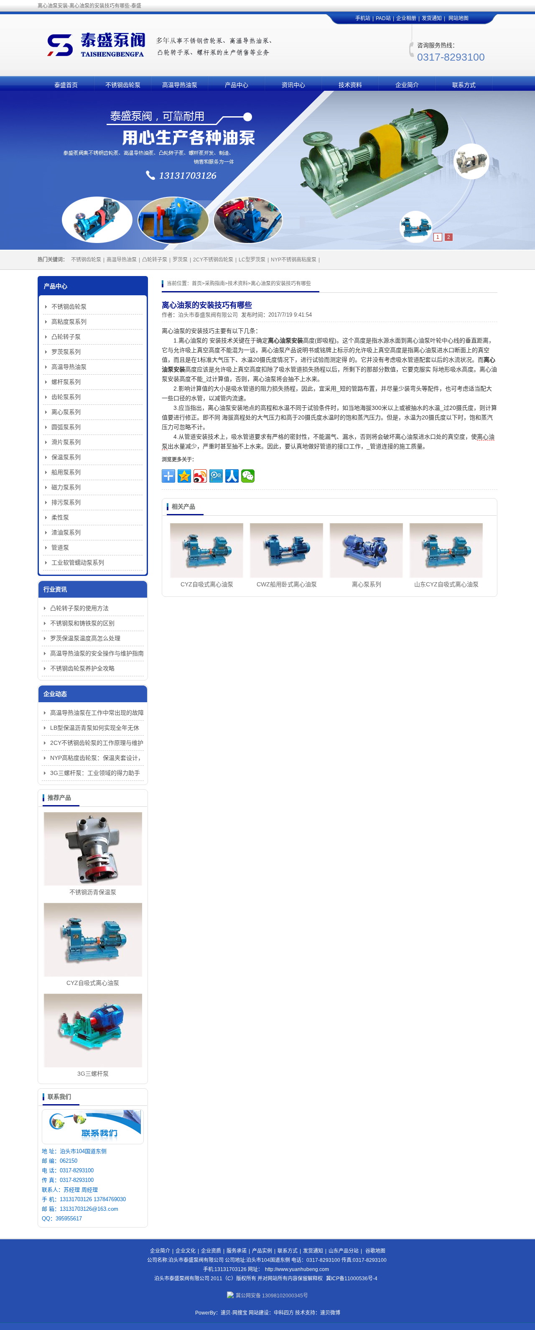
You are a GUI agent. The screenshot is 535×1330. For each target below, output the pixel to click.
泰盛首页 (66, 85)
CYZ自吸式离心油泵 (207, 584)
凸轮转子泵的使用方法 (79, 608)
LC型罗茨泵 (252, 260)
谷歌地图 (375, 1251)
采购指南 (215, 283)
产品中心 (236, 85)
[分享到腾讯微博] (216, 476)
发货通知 (432, 18)
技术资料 (350, 85)
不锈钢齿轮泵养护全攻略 (82, 668)
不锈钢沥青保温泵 (92, 892)
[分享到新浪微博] (200, 476)
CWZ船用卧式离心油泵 (287, 584)
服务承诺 (237, 1251)
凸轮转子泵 (154, 260)
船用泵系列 (66, 472)
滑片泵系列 (66, 442)
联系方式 (464, 85)
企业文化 (186, 1251)
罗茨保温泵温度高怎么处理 (85, 638)
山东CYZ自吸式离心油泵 (446, 584)
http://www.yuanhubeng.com (297, 1269)
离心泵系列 (366, 584)
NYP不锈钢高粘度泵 (293, 260)
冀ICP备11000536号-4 (351, 1278)
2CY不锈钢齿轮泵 (213, 260)
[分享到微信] (248, 476)
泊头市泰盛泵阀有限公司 (208, 315)
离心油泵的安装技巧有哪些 (281, 283)
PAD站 (383, 18)
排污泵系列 (66, 502)
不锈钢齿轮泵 (122, 85)
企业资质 (211, 1251)
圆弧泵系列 (66, 427)
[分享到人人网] (232, 476)
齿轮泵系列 (66, 397)
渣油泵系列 (66, 532)
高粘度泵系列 (69, 321)
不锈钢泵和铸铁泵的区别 (82, 623)
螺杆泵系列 (66, 382)
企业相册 (406, 18)
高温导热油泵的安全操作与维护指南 (97, 653)
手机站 (362, 18)
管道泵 (60, 547)
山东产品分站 (344, 1251)
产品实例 (262, 1251)
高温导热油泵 (179, 85)
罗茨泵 (180, 260)
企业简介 (407, 85)
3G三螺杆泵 (93, 1073)
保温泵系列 (66, 457)
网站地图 (458, 18)
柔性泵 (60, 517)
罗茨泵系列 (66, 351)
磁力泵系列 (66, 487)
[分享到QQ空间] (184, 476)
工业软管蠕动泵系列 (77, 562)
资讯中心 (293, 85)
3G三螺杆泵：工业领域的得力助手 (95, 773)
